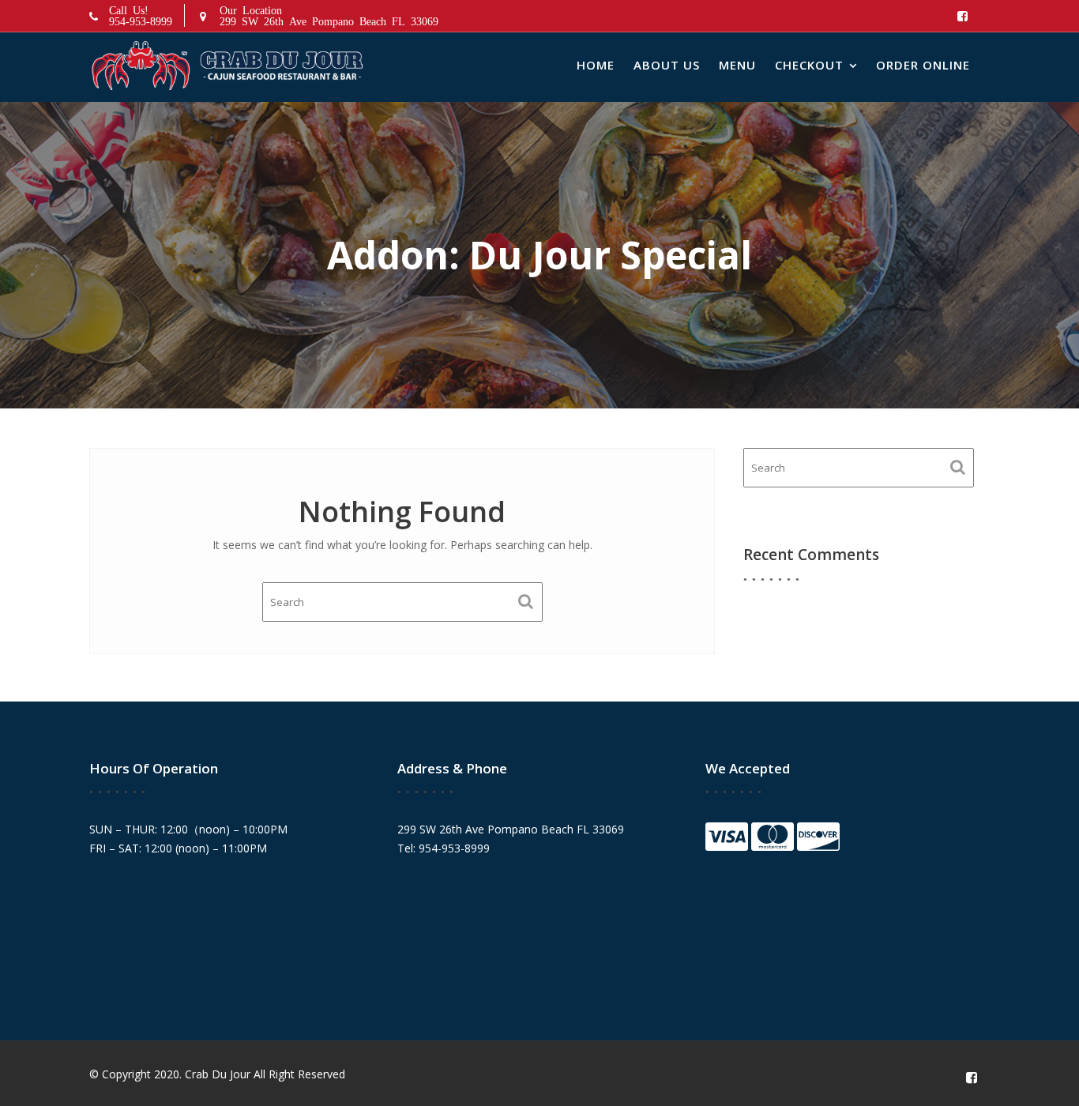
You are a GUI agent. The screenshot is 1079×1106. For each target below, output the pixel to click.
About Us (666, 65)
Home (596, 65)
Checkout (809, 65)
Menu (737, 65)
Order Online (923, 65)
